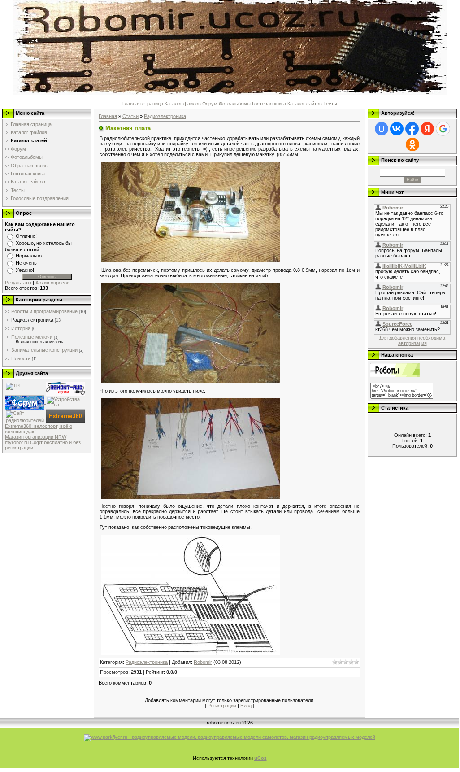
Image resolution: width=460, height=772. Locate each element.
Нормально (29, 255)
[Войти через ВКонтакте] (397, 128)
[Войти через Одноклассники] (412, 144)
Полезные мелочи (31, 337)
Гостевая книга (269, 103)
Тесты (330, 103)
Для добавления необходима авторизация (412, 340)
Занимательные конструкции (44, 350)
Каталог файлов (183, 103)
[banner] (229, 737)
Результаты (18, 282)
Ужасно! (25, 270)
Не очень (26, 263)
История (20, 328)
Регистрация (222, 705)
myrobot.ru (17, 442)
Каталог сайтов (304, 103)
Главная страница (142, 103)
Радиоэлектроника (32, 320)
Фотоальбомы (235, 103)
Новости (20, 358)
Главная (108, 116)
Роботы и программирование (44, 311)
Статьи (130, 116)
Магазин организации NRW (35, 437)
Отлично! (26, 236)
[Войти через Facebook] (412, 128)
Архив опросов (52, 282)
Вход (246, 705)
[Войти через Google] (443, 129)
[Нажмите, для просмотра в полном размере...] (190, 211)
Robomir (203, 662)
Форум (209, 103)
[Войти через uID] (381, 128)
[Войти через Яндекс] (427, 128)
